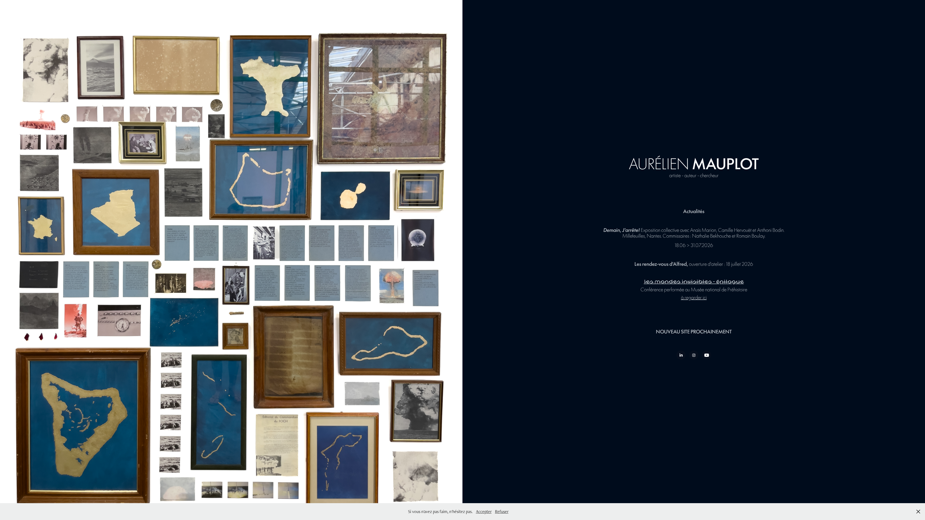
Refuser (502, 511)
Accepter (484, 511)
